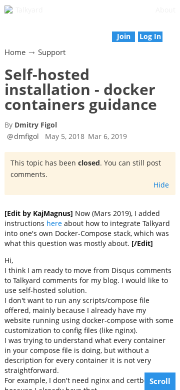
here (54, 223)
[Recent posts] (175, 31)
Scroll (160, 381)
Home (15, 52)
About (166, 9)
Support (52, 52)
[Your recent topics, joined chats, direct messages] (5, 31)
